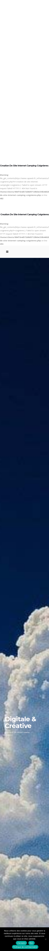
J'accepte (21, 943)
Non (31, 943)
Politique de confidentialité (25, 947)
